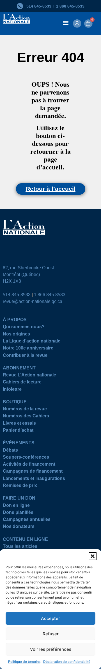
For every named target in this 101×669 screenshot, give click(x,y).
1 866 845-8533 (49, 294)
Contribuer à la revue (25, 356)
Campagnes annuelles (26, 520)
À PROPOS (15, 320)
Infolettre (12, 390)
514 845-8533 (17, 294)
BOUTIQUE (15, 402)
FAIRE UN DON (19, 498)
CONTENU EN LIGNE (25, 540)
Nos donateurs (19, 527)
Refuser (51, 633)
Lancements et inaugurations (34, 479)
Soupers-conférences (26, 457)
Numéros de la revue (25, 409)
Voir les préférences (50, 649)
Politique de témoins (24, 661)
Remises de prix (20, 486)
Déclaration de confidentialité (66, 661)
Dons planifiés (18, 513)
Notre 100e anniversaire (28, 348)
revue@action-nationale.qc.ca (32, 301)
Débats (10, 450)
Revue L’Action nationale (29, 375)
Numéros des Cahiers (26, 416)
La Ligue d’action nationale (31, 341)
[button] (92, 556)
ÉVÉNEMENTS (19, 443)
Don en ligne (16, 506)
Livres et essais (19, 424)
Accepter (50, 618)
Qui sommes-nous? (24, 327)
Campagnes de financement (33, 471)
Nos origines (16, 334)
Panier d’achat (18, 431)
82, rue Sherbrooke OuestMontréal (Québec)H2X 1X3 (28, 274)
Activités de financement (29, 464)
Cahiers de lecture (22, 382)
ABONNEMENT (19, 368)
